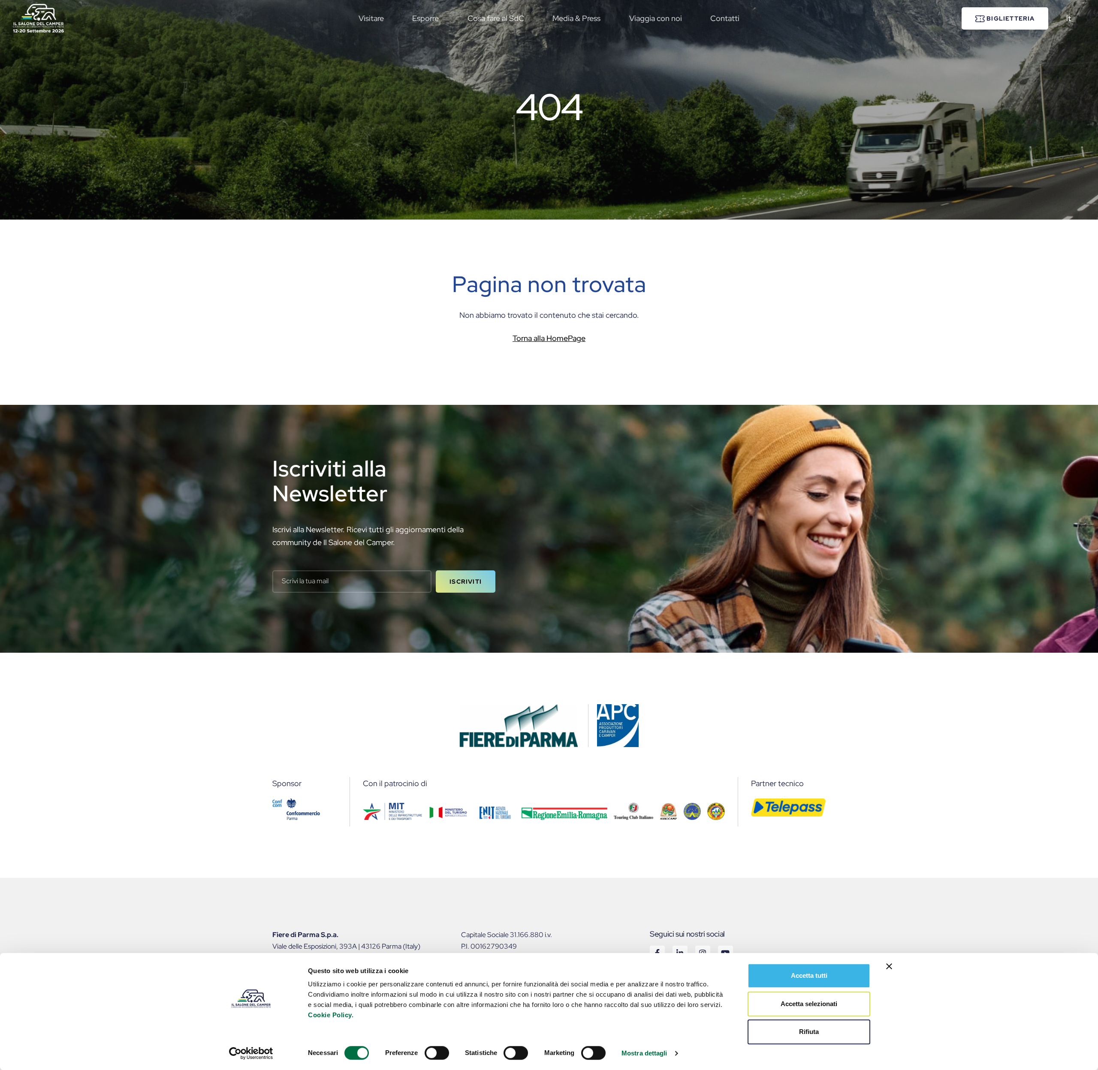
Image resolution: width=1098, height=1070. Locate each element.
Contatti (724, 18)
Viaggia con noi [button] (655, 18)
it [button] (1068, 18)
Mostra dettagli (644, 1053)
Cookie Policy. (330, 1015)
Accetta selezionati (809, 1003)
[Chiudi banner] (889, 966)
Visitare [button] (371, 18)
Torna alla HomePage (549, 338)
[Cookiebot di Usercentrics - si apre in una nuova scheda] (251, 1053)
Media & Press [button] (576, 18)
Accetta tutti (809, 975)
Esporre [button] (425, 18)
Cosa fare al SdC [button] (496, 18)
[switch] (437, 1053)
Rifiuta (809, 1031)
